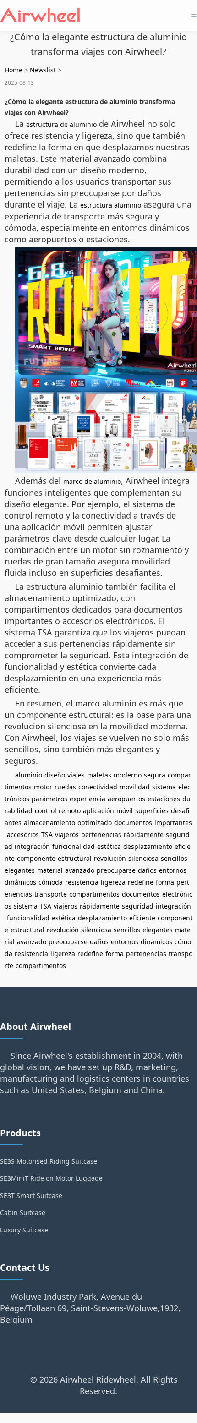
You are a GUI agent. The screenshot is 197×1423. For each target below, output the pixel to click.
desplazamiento (147, 846)
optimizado (94, 822)
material (50, 870)
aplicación (98, 810)
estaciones (164, 798)
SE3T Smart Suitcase (31, 1195)
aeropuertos (126, 798)
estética (109, 846)
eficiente (142, 918)
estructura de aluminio (61, 124)
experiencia (87, 798)
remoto (70, 810)
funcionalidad (73, 846)
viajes (76, 775)
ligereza (113, 882)
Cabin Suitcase (22, 1212)
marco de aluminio (92, 481)
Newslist (43, 70)
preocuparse (116, 870)
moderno (128, 775)
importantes (173, 822)
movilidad (135, 787)
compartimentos (94, 894)
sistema (164, 787)
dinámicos (20, 882)
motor (43, 787)
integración (32, 846)
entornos (172, 870)
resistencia (81, 882)
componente (36, 858)
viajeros (67, 834)
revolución (110, 858)
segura (154, 775)
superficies (152, 810)
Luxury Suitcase (24, 1230)
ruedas (65, 787)
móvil (124, 810)
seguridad (137, 906)
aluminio (28, 775)
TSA (47, 834)
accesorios (23, 834)
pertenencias (101, 834)
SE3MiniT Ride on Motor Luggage (51, 1178)
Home (13, 70)
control (45, 810)
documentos (133, 822)
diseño (54, 775)
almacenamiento (49, 822)
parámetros (49, 798)
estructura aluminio (110, 205)
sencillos (174, 858)
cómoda (50, 882)
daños (147, 870)
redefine (140, 882)
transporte (50, 894)
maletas (99, 775)
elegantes (20, 870)
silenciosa (143, 858)
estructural (75, 858)
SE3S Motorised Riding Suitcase (48, 1161)
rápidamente (144, 834)
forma (165, 882)
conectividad (97, 787)
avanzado (79, 870)
